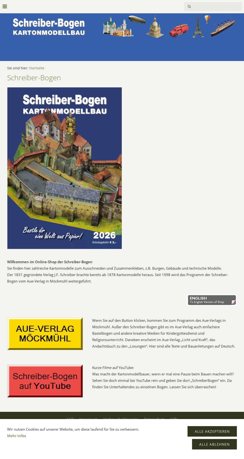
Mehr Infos (16, 435)
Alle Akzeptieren (212, 431)
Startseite (36, 68)
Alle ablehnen (214, 444)
